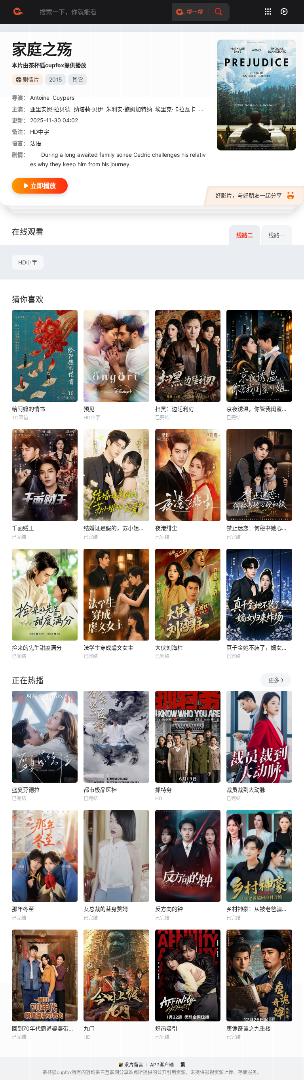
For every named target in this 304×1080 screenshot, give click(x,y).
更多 (273, 680)
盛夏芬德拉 (26, 789)
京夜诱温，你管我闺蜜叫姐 (259, 408)
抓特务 (163, 789)
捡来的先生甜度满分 (37, 647)
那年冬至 (23, 908)
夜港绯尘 (166, 528)
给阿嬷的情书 (28, 408)
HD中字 (27, 262)
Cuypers (63, 97)
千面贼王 (23, 528)
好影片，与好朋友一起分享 (248, 195)
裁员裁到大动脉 (245, 789)
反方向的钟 (169, 908)
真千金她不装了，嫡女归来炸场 (259, 647)
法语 (35, 143)
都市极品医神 (100, 789)
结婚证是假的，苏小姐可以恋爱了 (116, 528)
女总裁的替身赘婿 (106, 908)
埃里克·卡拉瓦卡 (175, 109)
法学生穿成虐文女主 (108, 647)
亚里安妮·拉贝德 (50, 109)
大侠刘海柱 (169, 647)
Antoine (39, 97)
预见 (89, 408)
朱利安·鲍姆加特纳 (129, 109)
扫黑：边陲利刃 (174, 408)
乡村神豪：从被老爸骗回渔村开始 (259, 908)
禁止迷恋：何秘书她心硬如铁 (259, 528)
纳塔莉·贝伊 (88, 109)
